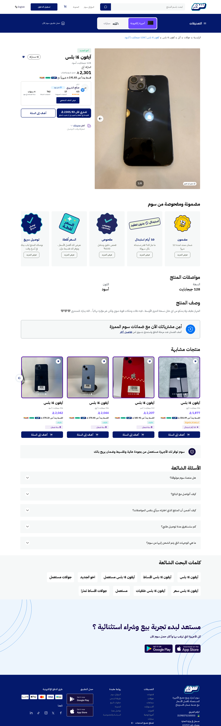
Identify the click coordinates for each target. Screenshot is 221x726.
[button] (105, 7)
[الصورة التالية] (100, 119)
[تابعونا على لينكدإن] (31, 713)
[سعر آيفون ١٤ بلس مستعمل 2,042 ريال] (42, 377)
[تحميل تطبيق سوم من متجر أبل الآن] (188, 649)
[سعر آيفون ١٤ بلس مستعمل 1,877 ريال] (179, 377)
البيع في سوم (89, 7)
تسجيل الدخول (44, 6)
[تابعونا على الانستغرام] (46, 713)
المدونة (76, 7)
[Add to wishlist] (23, 57)
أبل (82, 67)
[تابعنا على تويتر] (53, 713)
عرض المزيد (182, 254)
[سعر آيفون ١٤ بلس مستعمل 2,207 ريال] (133, 377)
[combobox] (142, 7)
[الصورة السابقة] (194, 119)
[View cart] (65, 6)
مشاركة (32, 57)
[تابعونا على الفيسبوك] (61, 713)
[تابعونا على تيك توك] (39, 713)
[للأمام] (19, 378)
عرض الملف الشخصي (68, 100)
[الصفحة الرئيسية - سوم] (199, 7)
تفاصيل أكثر (126, 332)
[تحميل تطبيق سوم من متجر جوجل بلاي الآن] (160, 649)
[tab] (142, 23)
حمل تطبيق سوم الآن (51, 23)
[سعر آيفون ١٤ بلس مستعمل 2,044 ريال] (88, 377)
